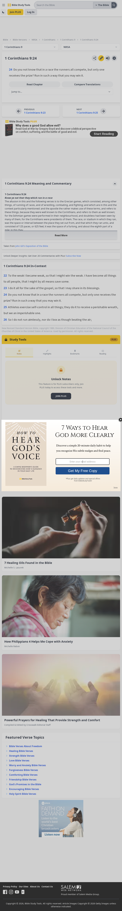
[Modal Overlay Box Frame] (61, 455)
